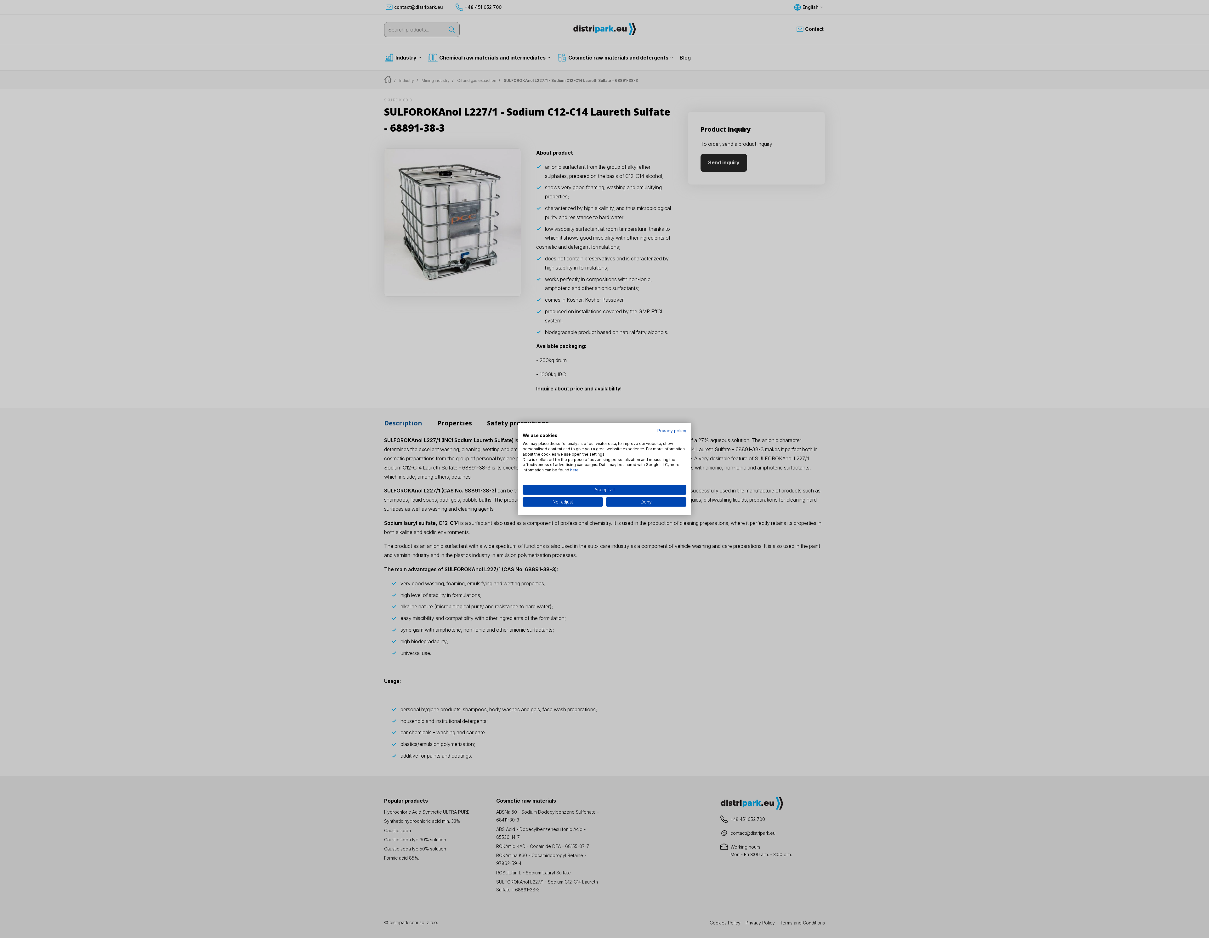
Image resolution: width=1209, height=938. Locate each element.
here (574, 470)
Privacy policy (671, 430)
